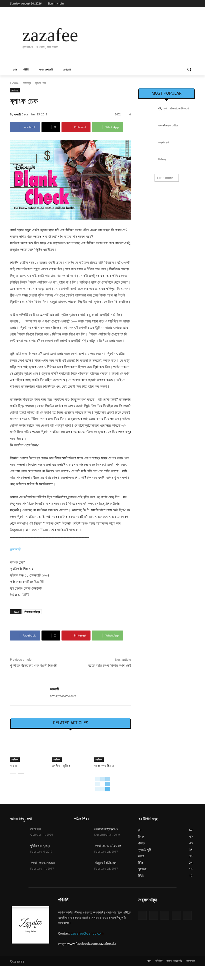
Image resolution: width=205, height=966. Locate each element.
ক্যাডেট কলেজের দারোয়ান (42, 863)
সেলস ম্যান (35, 829)
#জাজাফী (15, 549)
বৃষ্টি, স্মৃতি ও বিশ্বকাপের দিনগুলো (173, 108)
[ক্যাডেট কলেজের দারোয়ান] (18, 867)
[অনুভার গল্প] (146, 146)
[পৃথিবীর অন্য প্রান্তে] (18, 850)
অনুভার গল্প (163, 142)
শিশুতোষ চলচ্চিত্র (32, 612)
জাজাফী (17, 114)
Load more (165, 178)
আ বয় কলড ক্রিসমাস (105, 766)
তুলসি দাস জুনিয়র (61, 766)
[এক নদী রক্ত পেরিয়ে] (146, 129)
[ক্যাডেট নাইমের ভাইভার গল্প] (82, 850)
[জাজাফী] (30, 692)
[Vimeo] (185, 3)
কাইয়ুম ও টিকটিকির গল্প (105, 863)
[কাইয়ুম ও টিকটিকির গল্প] (82, 867)
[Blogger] (142, 915)
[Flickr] (164, 915)
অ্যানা (13, 766)
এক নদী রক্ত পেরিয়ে (168, 125)
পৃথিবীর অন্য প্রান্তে (40, 846)
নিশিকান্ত (162, 159)
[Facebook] (164, 3)
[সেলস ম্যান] (18, 833)
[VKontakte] (187, 915)
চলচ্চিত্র (27, 83)
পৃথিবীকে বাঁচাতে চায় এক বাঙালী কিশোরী (33, 665)
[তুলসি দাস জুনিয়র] (70, 749)
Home (14, 83)
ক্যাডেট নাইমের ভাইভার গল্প (107, 846)
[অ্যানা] (28, 749)
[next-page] (21, 776)
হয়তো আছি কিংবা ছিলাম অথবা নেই (109, 665)
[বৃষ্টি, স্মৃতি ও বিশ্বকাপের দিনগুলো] (146, 112)
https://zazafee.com (63, 696)
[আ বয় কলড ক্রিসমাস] (112, 749)
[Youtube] (192, 3)
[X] (178, 3)
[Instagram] (171, 3)
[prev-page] (13, 776)
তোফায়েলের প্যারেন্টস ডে (106, 829)
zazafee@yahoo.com (87, 933)
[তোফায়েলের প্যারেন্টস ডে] (82, 833)
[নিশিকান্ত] (146, 163)
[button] (189, 69)
